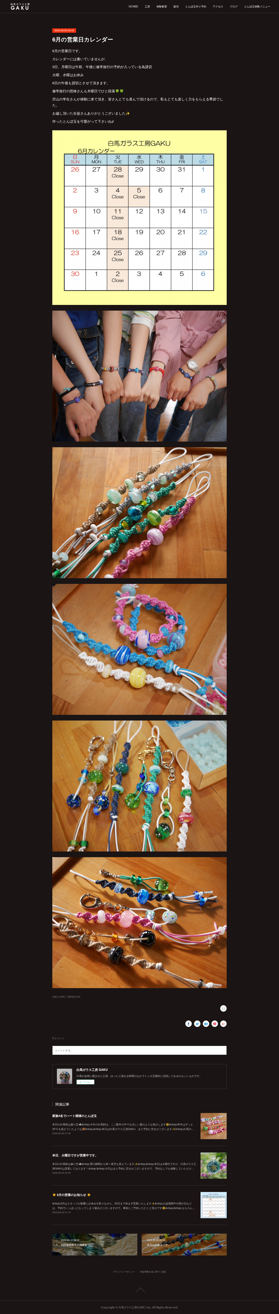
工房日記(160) (73, 996)
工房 (147, 6)
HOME (133, 6)
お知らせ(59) (58, 996)
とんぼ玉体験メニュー (257, 6)
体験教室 (162, 6)
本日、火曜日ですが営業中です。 (75, 1155)
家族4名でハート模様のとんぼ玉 (74, 1115)
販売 (176, 6)
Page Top (139, 1289)
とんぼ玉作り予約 (195, 6)
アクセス (218, 6)
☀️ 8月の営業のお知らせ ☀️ (71, 1194)
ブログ (234, 6)
